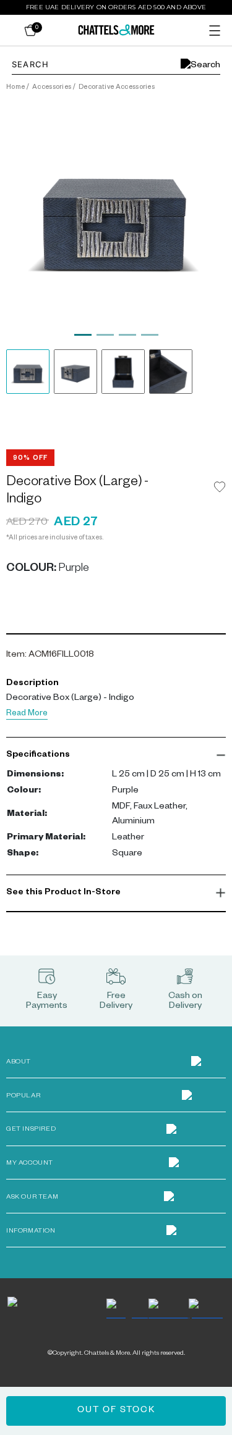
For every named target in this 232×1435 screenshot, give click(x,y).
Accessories (52, 87)
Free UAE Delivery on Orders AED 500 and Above (116, 7)
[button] (116, 755)
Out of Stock (116, 1411)
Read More (27, 714)
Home (15, 87)
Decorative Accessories (117, 87)
